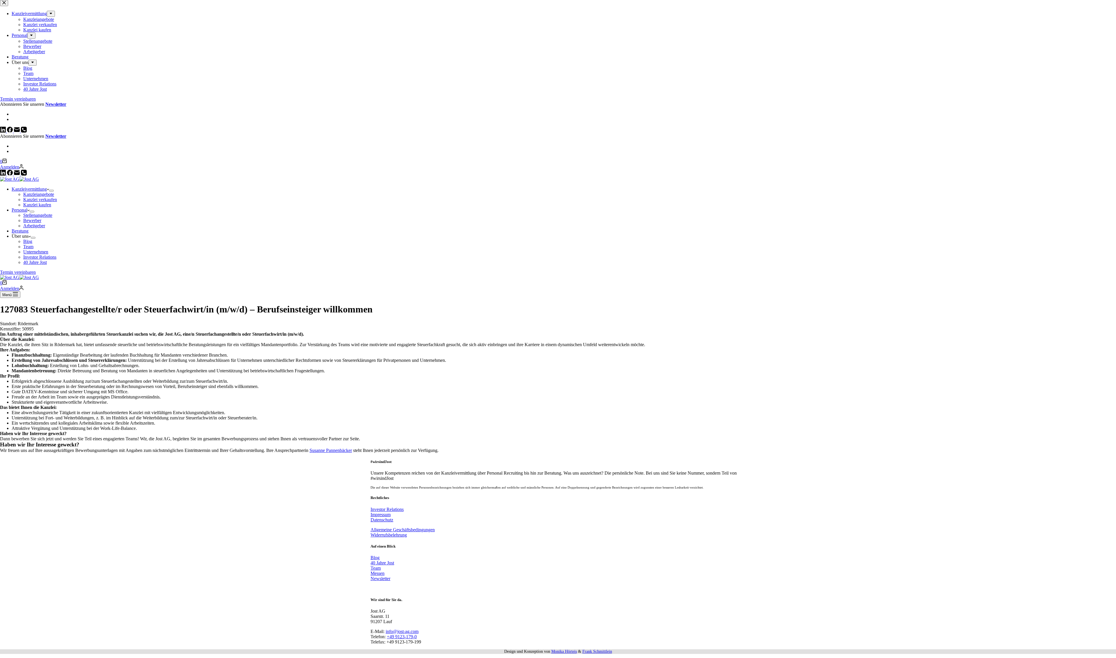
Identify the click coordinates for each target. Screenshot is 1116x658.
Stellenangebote (37, 215)
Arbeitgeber (34, 225)
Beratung (20, 230)
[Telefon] (24, 173)
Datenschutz (382, 519)
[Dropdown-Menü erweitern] (51, 191)
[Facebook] (10, 173)
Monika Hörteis (564, 651)
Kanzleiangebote (38, 194)
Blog (27, 241)
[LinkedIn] (3, 173)
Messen (377, 573)
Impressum (381, 514)
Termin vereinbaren (18, 272)
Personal (19, 210)
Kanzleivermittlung (29, 189)
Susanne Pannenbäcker (331, 450)
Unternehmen (35, 251)
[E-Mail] (17, 173)
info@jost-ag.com (402, 631)
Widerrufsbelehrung (389, 534)
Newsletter (55, 136)
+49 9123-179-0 (402, 636)
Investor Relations (39, 257)
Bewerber (32, 220)
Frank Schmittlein (597, 651)
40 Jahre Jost (35, 262)
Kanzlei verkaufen (40, 199)
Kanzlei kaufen (37, 204)
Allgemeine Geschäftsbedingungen (403, 529)
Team (28, 246)
